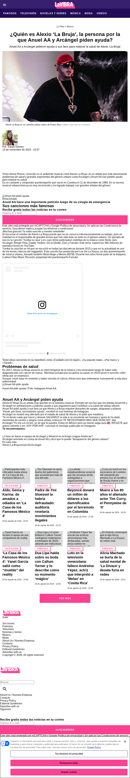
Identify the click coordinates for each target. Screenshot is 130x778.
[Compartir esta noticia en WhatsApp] (6, 152)
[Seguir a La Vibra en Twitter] (12, 712)
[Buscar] (4, 689)
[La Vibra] (65, 5)
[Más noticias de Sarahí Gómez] (10, 131)
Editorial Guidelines (13, 649)
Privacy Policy (10, 646)
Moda (89, 13)
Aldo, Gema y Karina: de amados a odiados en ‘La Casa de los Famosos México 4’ (16, 503)
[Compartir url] (6, 169)
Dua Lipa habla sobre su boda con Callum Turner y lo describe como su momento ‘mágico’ (47, 566)
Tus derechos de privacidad (69, 754)
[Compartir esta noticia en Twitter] (22, 152)
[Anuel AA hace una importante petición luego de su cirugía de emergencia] (15, 196)
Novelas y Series (53, 13)
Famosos (9, 13)
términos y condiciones (60, 228)
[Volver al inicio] (10, 668)
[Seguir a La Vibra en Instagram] (19, 712)
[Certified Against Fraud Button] (13, 657)
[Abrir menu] (4, 4)
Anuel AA (96, 176)
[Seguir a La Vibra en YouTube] (26, 712)
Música (75, 13)
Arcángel (84, 176)
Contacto (7, 643)
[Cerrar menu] (3, 676)
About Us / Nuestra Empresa (18, 640)
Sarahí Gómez (16, 146)
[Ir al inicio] (65, 613)
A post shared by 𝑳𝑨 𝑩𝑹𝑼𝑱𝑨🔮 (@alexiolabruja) (42, 353)
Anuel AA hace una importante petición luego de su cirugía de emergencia (56, 202)
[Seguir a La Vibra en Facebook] (4, 712)
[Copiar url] (9, 161)
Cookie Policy (94, 747)
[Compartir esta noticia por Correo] (29, 152)
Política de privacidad (72, 225)
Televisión (28, 13)
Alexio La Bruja (11, 445)
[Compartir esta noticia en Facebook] (14, 152)
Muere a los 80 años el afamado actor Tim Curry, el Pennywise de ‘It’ (113, 498)
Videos (102, 13)
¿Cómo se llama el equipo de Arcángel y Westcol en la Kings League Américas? (47, 436)
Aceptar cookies (69, 772)
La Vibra (60, 26)
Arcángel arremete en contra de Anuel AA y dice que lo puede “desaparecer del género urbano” (55, 439)
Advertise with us (12, 652)
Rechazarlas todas (69, 763)
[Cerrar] (124, 741)
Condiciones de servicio (114, 735)
